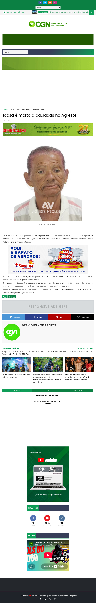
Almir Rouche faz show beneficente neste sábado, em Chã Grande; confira (77, 377)
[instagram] (55, 2)
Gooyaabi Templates (68, 595)
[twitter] (45, 2)
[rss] (50, 2)
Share (39, 317)
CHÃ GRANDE (34, 12)
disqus (47, 390)
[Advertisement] (48, 88)
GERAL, (8, 121)
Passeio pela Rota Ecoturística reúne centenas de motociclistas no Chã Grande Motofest (47, 378)
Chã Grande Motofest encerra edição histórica (61, 12)
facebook (78, 390)
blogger (17, 390)
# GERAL (12, 297)
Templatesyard (40, 595)
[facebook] (40, 2)
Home (5, 110)
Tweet (17, 317)
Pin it (63, 317)
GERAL (12, 110)
